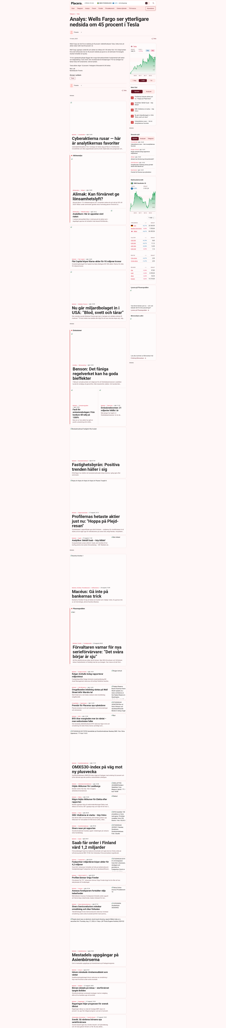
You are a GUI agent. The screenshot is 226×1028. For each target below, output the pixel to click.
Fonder (101, 8)
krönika (75, 365)
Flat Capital (81, 259)
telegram (72, 14)
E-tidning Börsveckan (137, 358)
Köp (148, 50)
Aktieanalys (76, 190)
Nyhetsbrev (150, 8)
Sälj (153, 50)
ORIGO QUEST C (82, 875)
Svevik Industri (91, 1017)
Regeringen (81, 1001)
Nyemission (83, 703)
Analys (87, 8)
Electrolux (110, 405)
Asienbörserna (82, 951)
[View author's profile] (81, 32)
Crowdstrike (81, 134)
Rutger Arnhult (82, 671)
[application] (142, 65)
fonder (79, 643)
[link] (98, 126)
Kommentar (82, 1017)
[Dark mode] (146, 3)
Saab (79, 538)
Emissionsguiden (83, 405)
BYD (79, 716)
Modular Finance (82, 304)
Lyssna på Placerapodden (139, 310)
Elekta (80, 797)
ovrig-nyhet (75, 703)
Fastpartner (81, 859)
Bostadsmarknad (83, 461)
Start (73, 8)
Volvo (79, 813)
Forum (94, 8)
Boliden (80, 985)
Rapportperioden (82, 512)
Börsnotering (82, 365)
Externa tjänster (122, 8)
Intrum (80, 970)
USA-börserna (82, 687)
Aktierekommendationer (84, 784)
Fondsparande (87, 643)
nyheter (74, 134)
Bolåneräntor (95, 587)
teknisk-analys (85, 211)
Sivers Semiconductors (84, 904)
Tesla (78, 14)
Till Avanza (132, 8)
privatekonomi (86, 587)
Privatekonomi (109, 8)
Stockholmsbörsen (83, 763)
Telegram (80, 8)
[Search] (153, 3)
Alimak (83, 190)
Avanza (80, 888)
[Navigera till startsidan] (76, 3)
